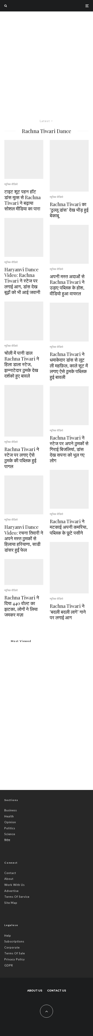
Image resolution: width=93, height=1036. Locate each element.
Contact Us (56, 990)
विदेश (7, 840)
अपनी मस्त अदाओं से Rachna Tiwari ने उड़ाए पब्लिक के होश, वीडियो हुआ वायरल (67, 284)
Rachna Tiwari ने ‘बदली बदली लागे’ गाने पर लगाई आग (68, 611)
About (8, 878)
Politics (9, 828)
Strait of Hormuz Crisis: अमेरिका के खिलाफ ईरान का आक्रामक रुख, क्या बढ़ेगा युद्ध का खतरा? (53, 743)
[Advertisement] (46, 60)
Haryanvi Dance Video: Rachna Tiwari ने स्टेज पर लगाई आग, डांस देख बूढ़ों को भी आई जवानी (22, 281)
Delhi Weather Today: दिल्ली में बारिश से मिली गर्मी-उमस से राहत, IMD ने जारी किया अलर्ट (46, 705)
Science (9, 834)
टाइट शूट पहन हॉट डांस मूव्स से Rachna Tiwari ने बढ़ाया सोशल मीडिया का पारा (22, 200)
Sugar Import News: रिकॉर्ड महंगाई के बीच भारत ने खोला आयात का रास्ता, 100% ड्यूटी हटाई (53, 722)
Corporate (12, 947)
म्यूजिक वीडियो (11, 184)
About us (34, 990)
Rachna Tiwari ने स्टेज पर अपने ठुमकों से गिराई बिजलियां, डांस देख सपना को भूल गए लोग (69, 449)
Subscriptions (14, 941)
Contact (10, 873)
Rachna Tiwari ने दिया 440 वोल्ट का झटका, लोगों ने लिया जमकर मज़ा (21, 606)
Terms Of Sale (14, 953)
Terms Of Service (16, 896)
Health (9, 816)
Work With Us (14, 885)
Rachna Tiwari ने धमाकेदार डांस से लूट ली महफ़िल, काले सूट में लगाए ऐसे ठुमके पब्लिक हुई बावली (69, 365)
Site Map (10, 902)
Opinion (10, 822)
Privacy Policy (14, 959)
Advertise (11, 891)
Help (7, 935)
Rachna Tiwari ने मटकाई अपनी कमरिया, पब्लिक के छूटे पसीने (69, 526)
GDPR (8, 965)
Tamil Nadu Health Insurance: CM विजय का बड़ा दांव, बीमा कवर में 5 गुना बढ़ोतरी (54, 763)
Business (10, 810)
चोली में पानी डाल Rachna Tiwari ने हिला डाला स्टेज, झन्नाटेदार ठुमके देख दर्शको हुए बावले (21, 364)
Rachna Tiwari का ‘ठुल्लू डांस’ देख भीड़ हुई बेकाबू (69, 209)
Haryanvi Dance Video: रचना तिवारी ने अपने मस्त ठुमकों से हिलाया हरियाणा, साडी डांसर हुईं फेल (23, 538)
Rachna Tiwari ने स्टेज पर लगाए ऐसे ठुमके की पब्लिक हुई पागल (21, 457)
